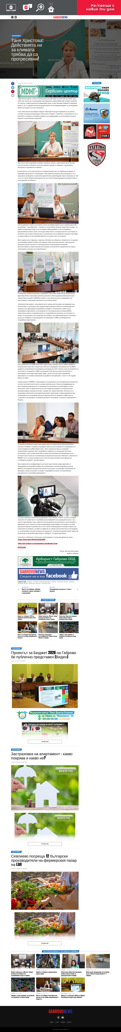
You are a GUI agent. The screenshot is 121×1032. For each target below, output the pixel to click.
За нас (57, 1022)
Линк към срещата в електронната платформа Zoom (38, 543)
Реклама (63, 1022)
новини (72, 581)
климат (54, 581)
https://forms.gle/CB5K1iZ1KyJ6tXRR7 (32, 539)
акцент (30, 581)
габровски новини (45, 581)
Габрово (36, 581)
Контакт (69, 1022)
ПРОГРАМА (22, 547)
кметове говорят (63, 581)
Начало (52, 1022)
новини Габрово (23, 583)
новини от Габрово (34, 583)
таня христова (46, 583)
